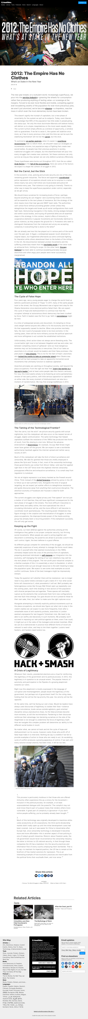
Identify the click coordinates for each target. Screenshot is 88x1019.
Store (24, 5)
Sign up (82, 953)
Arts (4, 945)
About (41, 5)
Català (12, 1005)
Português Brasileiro (15, 988)
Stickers (21, 953)
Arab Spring (19, 164)
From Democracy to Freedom (12, 963)
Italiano (16, 986)
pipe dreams (31, 354)
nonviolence (62, 316)
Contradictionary (8, 965)
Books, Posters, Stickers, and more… (14, 982)
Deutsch (22, 986)
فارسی (10, 996)
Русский (5, 990)
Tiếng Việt (6, 1005)
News (21, 947)
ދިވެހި (16, 1005)
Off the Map (17, 972)
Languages (35, 5)
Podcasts (18, 5)
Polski (11, 990)
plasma (48, 108)
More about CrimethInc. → (46, 963)
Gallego (20, 1005)
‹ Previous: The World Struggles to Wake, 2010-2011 (35, 883)
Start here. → (51, 971)
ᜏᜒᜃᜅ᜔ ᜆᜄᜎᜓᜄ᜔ (18, 1007)
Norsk (11, 1007)
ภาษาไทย (10, 1003)
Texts (14, 88)
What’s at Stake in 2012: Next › (58, 883)
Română (5, 1001)
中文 (16, 992)
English (5, 986)
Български (11, 992)
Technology (6, 949)
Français (5, 988)
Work (16, 965)
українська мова (19, 1003)
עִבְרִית (4, 1003)
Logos (14, 955)
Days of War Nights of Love (11, 970)
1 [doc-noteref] (54, 226)
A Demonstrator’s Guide (18, 949)
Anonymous (33, 445)
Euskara (17, 994)
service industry (30, 97)
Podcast (5, 974)
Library (8, 5)
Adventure (9, 945)
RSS (9, 943)
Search (29, 5)
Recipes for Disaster (17, 967)
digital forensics (43, 480)
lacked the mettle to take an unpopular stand (37, 356)
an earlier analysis (33, 141)
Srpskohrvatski (7, 998)
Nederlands (16, 996)
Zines (4, 953)
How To (15, 947)
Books (3, 5)
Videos (5, 955)
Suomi (22, 990)
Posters (15, 953)
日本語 (5, 992)
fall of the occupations (39, 164)
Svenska (14, 1001)
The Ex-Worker (7, 976)
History (10, 947)
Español (10, 986)
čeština (12, 994)
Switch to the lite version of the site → (44, 1011)
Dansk (20, 1001)
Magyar (23, 994)
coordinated (64, 178)
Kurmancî (6, 1007)
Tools (13, 5)
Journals (10, 953)
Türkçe (5, 996)
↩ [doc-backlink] (67, 812)
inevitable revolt (50, 245)
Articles (5, 943)
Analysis (16, 945)
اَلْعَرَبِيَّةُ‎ (15, 998)
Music (10, 955)
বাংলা (10, 1001)
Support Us (82, 2)
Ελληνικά (17, 990)
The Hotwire (11, 978)
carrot (47, 137)
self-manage (47, 555)
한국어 (20, 998)
